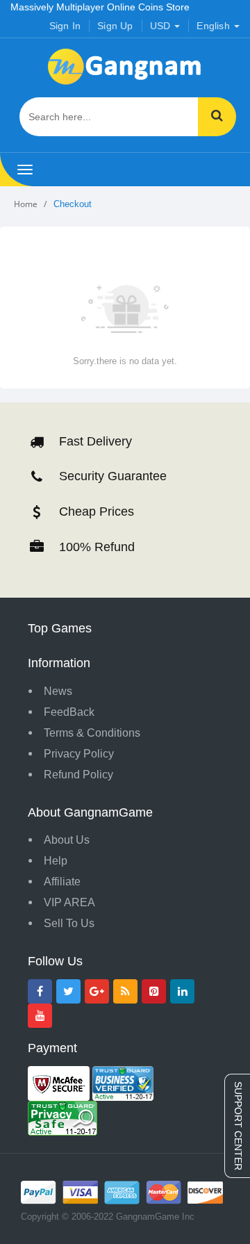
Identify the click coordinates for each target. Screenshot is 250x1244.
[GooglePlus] (97, 991)
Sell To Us (69, 923)
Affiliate (62, 881)
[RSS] (125, 991)
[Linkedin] (182, 991)
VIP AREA (69, 902)
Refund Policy (78, 774)
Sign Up (115, 25)
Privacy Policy (79, 754)
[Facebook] (40, 991)
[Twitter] (68, 991)
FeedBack (69, 712)
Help (55, 861)
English (215, 25)
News (58, 691)
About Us (67, 840)
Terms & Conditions (92, 733)
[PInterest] (154, 991)
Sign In (65, 25)
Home (26, 204)
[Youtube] (40, 1016)
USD (162, 25)
